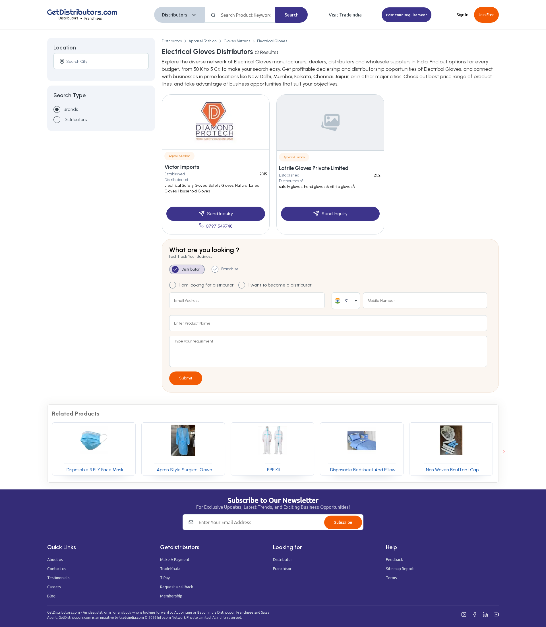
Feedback (394, 559)
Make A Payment (174, 559)
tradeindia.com (131, 617)
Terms (391, 578)
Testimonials (58, 578)
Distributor (282, 559)
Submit (185, 378)
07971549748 (219, 226)
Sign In (462, 15)
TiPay (165, 578)
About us (55, 559)
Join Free (486, 15)
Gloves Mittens (237, 41)
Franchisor (282, 568)
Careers (54, 587)
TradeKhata (170, 568)
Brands (71, 109)
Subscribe (343, 522)
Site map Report (400, 568)
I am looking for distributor (206, 285)
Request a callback (176, 587)
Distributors (174, 14)
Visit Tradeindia (345, 14)
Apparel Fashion (203, 41)
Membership (171, 596)
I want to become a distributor (280, 285)
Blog (51, 596)
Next (503, 452)
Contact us (56, 568)
